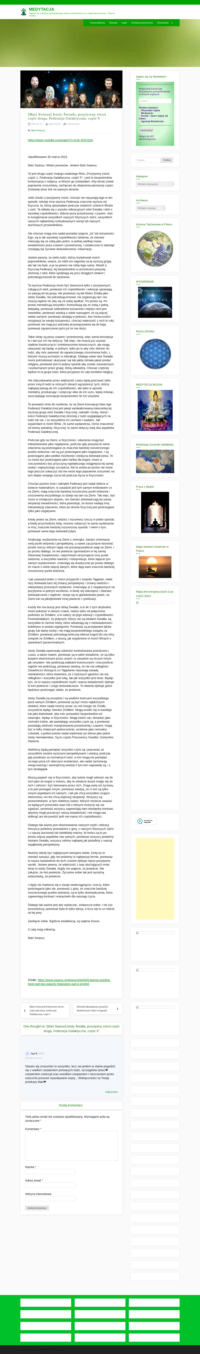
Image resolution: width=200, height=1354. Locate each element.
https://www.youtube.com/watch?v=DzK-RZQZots (60, 140)
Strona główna (97, 22)
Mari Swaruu (38, 130)
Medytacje (147, 113)
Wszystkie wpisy (150, 110)
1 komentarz (73, 124)
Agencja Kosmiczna (152, 121)
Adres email (34, 1180)
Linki (124, 22)
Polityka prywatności (142, 22)
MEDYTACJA (41, 9)
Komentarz (33, 1129)
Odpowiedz (111, 1091)
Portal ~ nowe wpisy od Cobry (153, 117)
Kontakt (113, 22)
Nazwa (30, 1167)
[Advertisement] (155, 879)
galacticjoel (54, 123)
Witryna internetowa (38, 1194)
